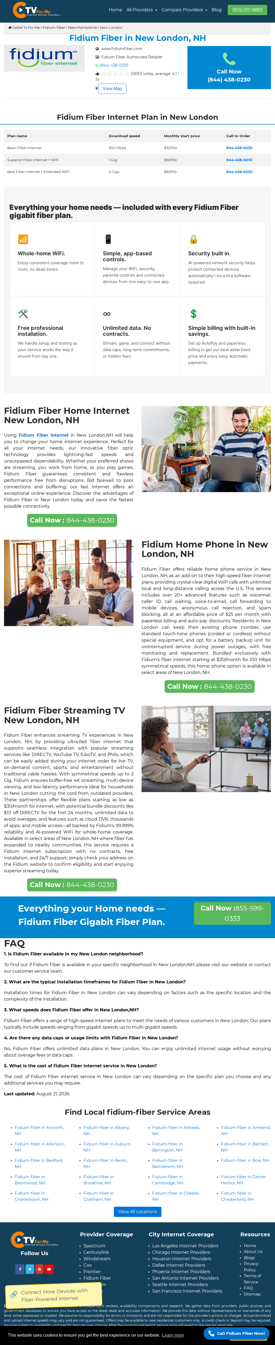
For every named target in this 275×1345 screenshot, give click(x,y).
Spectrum (94, 1245)
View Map (112, 88)
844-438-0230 (72, 520)
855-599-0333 (232, 913)
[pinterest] (39, 1269)
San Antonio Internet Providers (185, 1278)
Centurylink (96, 1252)
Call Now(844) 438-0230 (229, 75)
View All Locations (137, 1211)
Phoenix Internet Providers (181, 1271)
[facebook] (19, 1269)
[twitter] (30, 1269)
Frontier (92, 1271)
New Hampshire (82, 27)
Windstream (97, 1258)
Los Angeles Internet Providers (185, 1245)
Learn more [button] (173, 1335)
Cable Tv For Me (26, 27)
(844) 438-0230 (114, 65)
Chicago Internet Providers (181, 1252)
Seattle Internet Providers (180, 1284)
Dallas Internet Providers (178, 1265)
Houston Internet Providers (181, 1258)
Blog (217, 9)
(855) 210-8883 (247, 9)
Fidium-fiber (54, 27)
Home (115, 9)
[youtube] (49, 1269)
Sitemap (252, 1294)
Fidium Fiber (97, 1278)
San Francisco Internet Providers (187, 1291)
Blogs (249, 1257)
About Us (253, 1251)
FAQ (248, 1287)
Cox (88, 1265)
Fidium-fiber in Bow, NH (245, 1160)
